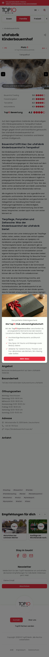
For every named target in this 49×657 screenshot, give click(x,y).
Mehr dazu (24, 359)
